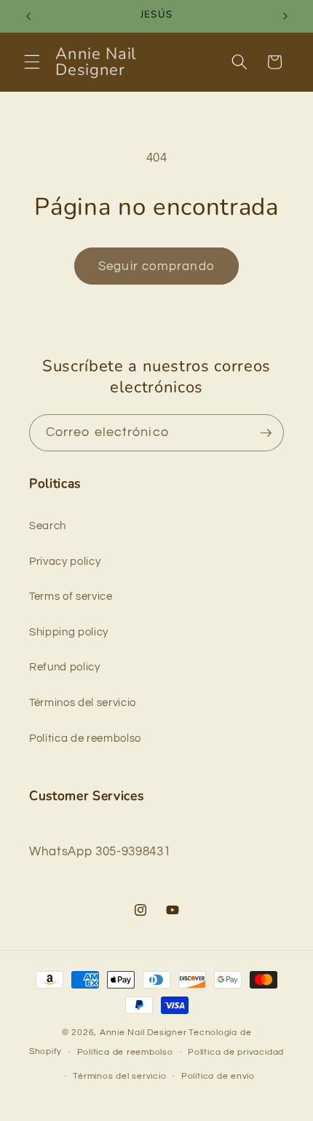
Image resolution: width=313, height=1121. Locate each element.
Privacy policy (64, 561)
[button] (32, 61)
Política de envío (218, 1076)
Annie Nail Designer (143, 1032)
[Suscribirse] (265, 433)
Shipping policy (68, 632)
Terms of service (71, 596)
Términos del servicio (82, 702)
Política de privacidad (236, 1052)
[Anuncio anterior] (28, 16)
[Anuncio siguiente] (285, 16)
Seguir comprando (156, 266)
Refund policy (64, 667)
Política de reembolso (85, 738)
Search (47, 525)
